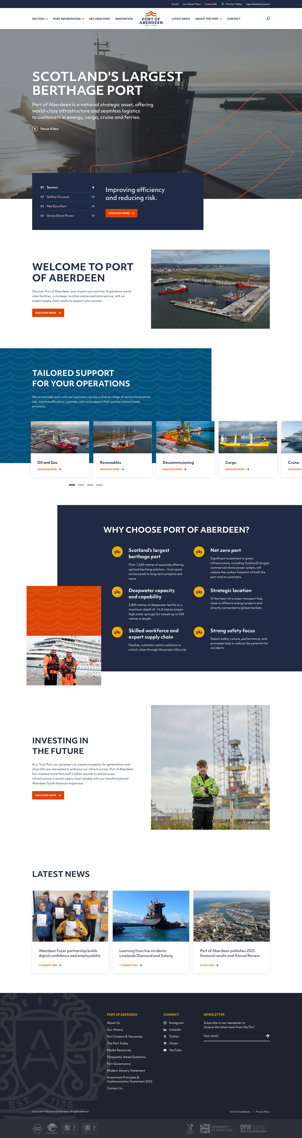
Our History (115, 1030)
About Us (113, 1023)
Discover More (119, 213)
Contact (233, 19)
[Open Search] (268, 18)
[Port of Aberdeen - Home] (151, 18)
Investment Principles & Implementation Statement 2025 (129, 1079)
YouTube (175, 1050)
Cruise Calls (211, 4)
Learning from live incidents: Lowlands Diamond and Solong (146, 953)
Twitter (174, 1036)
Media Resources (119, 1050)
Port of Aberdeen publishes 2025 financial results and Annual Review (230, 953)
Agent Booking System (258, 4)
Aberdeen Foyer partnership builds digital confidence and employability (70, 953)
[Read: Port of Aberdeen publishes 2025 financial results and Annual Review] (231, 932)
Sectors (38, 19)
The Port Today (234, 4)
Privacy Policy (263, 1111)
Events (175, 4)
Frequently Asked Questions (126, 1057)
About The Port (207, 19)
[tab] (67, 189)
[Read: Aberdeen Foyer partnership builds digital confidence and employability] (70, 932)
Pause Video (49, 129)
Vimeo (173, 1043)
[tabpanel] (150, 201)
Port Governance (119, 1064)
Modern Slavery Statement (126, 1070)
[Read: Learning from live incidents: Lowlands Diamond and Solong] (151, 932)
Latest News (181, 19)
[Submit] (267, 1035)
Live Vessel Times (192, 4)
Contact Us (114, 1088)
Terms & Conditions (240, 1111)
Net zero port (99, 19)
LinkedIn (175, 1030)
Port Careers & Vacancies (124, 1036)
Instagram (176, 1023)
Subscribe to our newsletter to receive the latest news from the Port (229, 1025)
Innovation (124, 19)
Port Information (67, 19)
